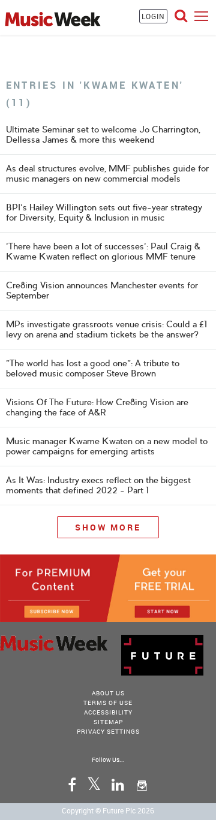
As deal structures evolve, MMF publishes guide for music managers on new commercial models (107, 173)
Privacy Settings (108, 731)
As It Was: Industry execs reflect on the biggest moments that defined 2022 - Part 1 (98, 485)
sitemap (108, 722)
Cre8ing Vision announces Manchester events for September (102, 290)
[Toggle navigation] (201, 16)
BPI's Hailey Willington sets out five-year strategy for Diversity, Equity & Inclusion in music (104, 212)
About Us (108, 693)
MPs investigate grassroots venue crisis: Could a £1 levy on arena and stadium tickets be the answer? (106, 329)
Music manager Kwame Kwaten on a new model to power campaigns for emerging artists (107, 446)
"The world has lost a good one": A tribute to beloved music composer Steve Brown (92, 368)
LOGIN (153, 16)
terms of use (108, 702)
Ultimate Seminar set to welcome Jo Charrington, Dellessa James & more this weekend (103, 134)
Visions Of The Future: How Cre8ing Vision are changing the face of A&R (97, 407)
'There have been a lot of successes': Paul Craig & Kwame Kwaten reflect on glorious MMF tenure (103, 251)
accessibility (108, 712)
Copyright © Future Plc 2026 (108, 810)
